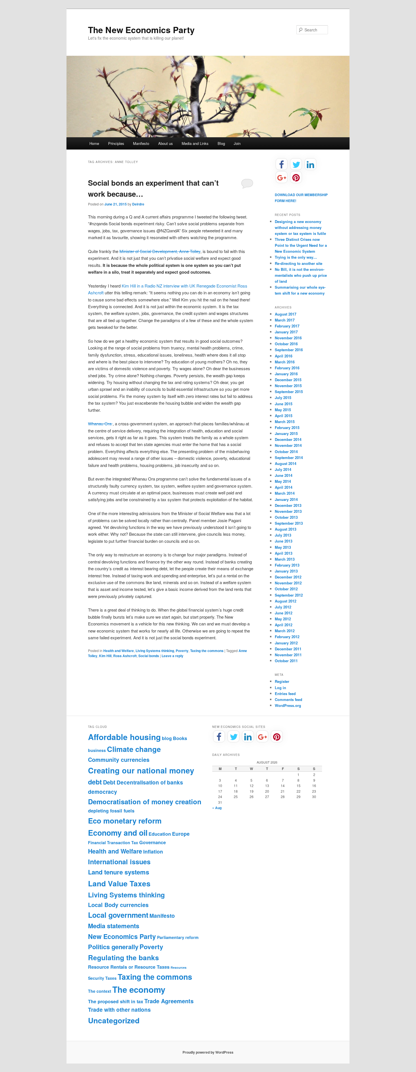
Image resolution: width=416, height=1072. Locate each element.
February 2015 (287, 427)
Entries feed (285, 693)
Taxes (111, 978)
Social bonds (148, 655)
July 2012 (283, 607)
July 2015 (283, 397)
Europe (181, 833)
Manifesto (141, 143)
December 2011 (288, 648)
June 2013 (283, 541)
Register (282, 681)
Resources (178, 967)
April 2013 (283, 553)
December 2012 (288, 577)
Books (180, 738)
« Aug (217, 807)
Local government (118, 915)
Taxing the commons (207, 650)
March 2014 (285, 493)
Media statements (113, 925)
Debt (109, 782)
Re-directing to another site (298, 263)
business (97, 750)
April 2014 (283, 487)
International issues (119, 861)
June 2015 (283, 403)
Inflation (153, 851)
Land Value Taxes (119, 883)
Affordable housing (124, 737)
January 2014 (286, 499)
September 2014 (289, 457)
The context (99, 991)
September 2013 (289, 523)
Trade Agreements (169, 1001)
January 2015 (286, 433)
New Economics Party (122, 936)
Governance (152, 842)
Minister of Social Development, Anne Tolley (159, 251)
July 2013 (283, 535)
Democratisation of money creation (144, 801)
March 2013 (285, 559)
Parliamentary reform (178, 937)
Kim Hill (105, 655)
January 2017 (286, 332)
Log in (280, 687)
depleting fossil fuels (111, 810)
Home (94, 143)
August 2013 (285, 529)
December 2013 (288, 505)
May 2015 (283, 409)
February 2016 (287, 367)
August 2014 (285, 463)
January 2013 (286, 571)
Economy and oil (117, 832)
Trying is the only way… (296, 257)
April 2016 (283, 356)
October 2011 (286, 660)
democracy (102, 792)
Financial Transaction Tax (113, 842)
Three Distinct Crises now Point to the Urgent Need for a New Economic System (301, 245)
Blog (221, 143)
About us (165, 143)
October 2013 (286, 517)
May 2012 (283, 618)
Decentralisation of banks (150, 782)
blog (167, 738)
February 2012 (287, 636)
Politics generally (113, 946)
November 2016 (288, 337)
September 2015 (289, 391)
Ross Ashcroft (125, 655)
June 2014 (283, 475)
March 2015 (285, 421)
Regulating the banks (123, 957)
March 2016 (285, 362)
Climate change (134, 749)
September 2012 (289, 595)
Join (237, 143)
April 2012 (283, 624)
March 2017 (285, 320)
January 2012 (286, 643)
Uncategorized (114, 1020)
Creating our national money (141, 770)
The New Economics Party (141, 29)
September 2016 (289, 349)
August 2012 (285, 601)
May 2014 (283, 481)
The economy (138, 989)
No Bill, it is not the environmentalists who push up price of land (301, 275)
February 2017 (287, 326)
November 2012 (288, 583)
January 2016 (286, 373)
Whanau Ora (100, 423)
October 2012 (286, 588)
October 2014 (286, 451)
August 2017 (285, 314)
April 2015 (283, 415)
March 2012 (285, 630)
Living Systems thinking (155, 650)
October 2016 (286, 343)
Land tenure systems (118, 871)
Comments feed (288, 699)
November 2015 (288, 385)
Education (160, 834)
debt (95, 781)
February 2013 (287, 565)
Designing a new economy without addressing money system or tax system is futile (300, 227)
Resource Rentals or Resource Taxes (129, 967)
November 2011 (288, 654)
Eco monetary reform (125, 820)
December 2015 (288, 379)
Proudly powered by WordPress (208, 1052)
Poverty (182, 650)
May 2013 (283, 547)
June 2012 (283, 613)
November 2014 (288, 445)
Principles (116, 143)
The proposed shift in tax (115, 1001)
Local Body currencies (118, 905)
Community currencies (118, 760)
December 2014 (288, 439)
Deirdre (138, 204)
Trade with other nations (119, 1009)
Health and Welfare (118, 650)
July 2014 (283, 469)
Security (96, 978)
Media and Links (195, 143)
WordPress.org (288, 705)
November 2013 (288, 511)
